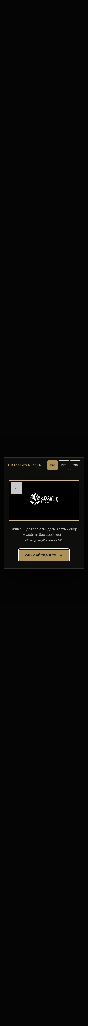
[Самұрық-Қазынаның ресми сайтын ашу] (44, 500)
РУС (64, 465)
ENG (75, 465)
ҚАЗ (52, 465)
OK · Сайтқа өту (40, 555)
